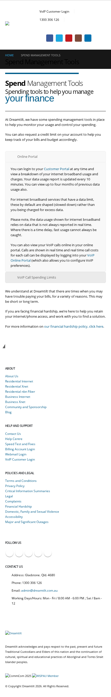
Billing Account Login (20, 449)
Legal (9, 496)
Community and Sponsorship (25, 407)
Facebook (9, 553)
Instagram (38, 553)
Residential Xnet (16, 386)
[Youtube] (68, 37)
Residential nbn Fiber (20, 391)
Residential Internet (19, 381)
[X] (59, 37)
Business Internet (17, 397)
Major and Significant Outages (27, 522)
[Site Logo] (19, 25)
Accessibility (14, 517)
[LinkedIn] (87, 37)
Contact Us (13, 434)
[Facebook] (49, 37)
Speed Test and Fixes (20, 444)
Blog (8, 412)
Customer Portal (56, 169)
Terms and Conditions (21, 481)
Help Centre (13, 439)
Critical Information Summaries (27, 491)
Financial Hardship (18, 506)
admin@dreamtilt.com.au (39, 590)
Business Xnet (15, 402)
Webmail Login (15, 454)
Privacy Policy (15, 486)
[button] (102, 28)
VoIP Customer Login (54, 11)
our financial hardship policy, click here (73, 326)
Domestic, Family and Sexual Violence (32, 511)
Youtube (29, 553)
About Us (11, 376)
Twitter (19, 553)
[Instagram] (78, 37)
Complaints (13, 501)
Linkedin (48, 553)
